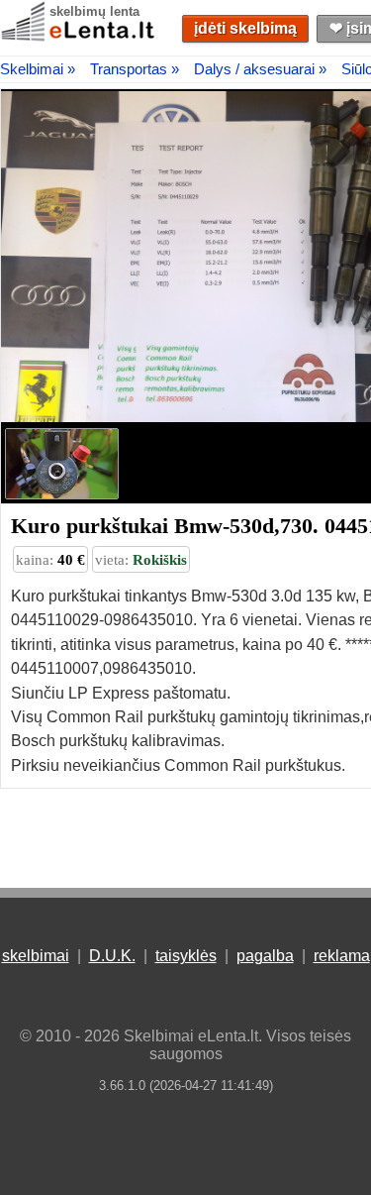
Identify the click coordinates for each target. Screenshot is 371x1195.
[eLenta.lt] (79, 37)
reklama (342, 955)
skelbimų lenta (94, 11)
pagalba (265, 955)
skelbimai (35, 955)
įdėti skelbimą (245, 28)
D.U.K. (112, 955)
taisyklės (186, 955)
